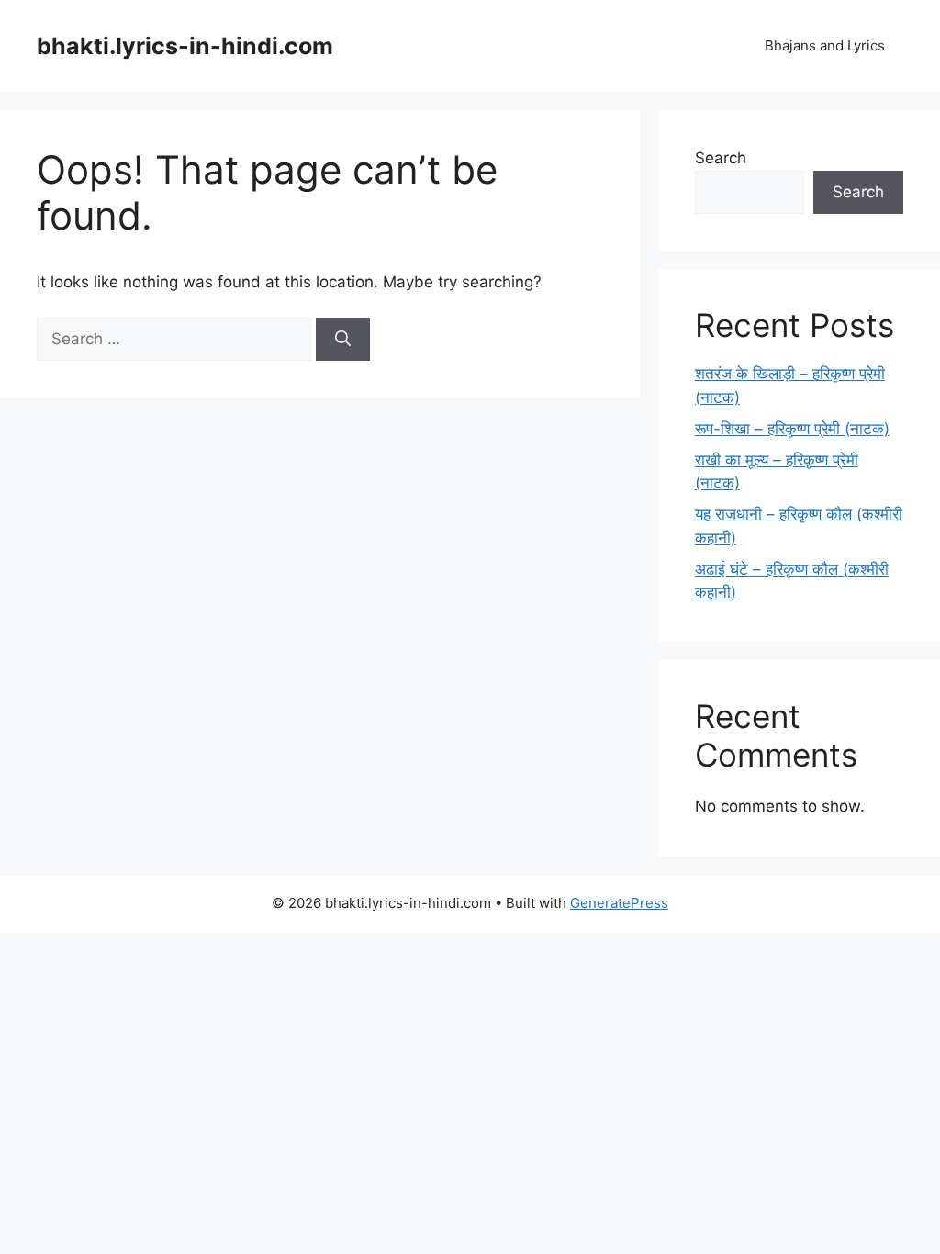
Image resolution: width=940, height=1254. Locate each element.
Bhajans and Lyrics (825, 45)
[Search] (343, 340)
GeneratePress (619, 903)
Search (720, 158)
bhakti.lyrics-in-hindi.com (185, 46)
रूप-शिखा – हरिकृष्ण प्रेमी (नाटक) (792, 429)
